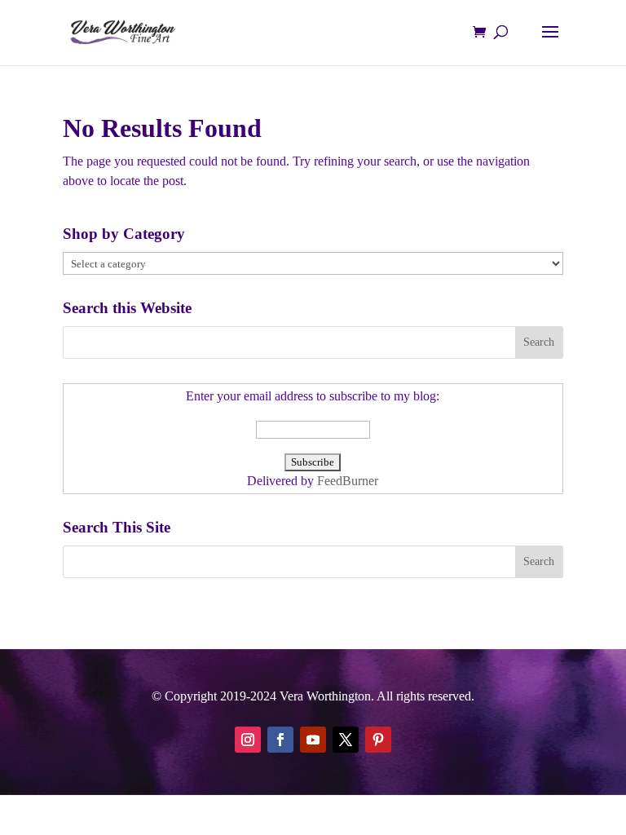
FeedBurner (347, 481)
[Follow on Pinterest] (378, 740)
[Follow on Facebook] (280, 740)
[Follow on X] (346, 740)
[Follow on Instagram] (248, 740)
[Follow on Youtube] (313, 740)
